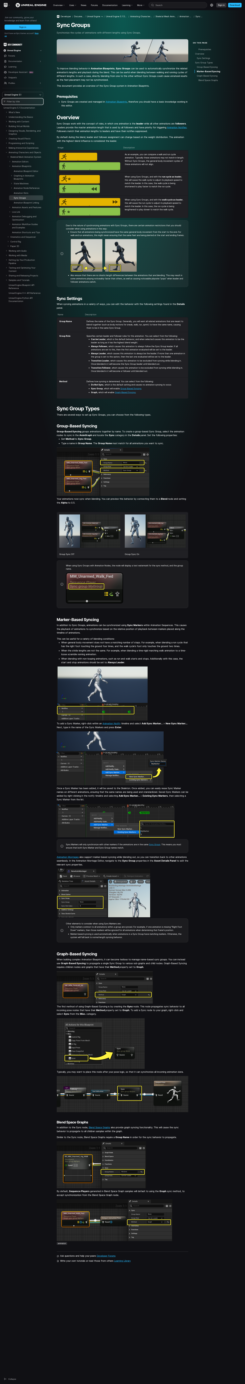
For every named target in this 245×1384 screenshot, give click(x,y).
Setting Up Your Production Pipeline (22, 261)
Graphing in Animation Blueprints (24, 177)
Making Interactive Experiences (24, 148)
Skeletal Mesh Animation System (25, 157)
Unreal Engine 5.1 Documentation (19, 108)
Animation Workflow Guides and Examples (25, 226)
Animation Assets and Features (26, 207)
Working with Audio (18, 251)
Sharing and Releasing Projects (23, 275)
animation (62, 1243)
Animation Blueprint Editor (26, 171)
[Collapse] (6, 152)
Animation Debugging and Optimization (24, 218)
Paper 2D (14, 246)
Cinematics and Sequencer (23, 237)
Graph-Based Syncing (125, 392)
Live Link (16, 212)
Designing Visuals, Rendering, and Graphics (25, 132)
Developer (66, 16)
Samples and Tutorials (19, 280)
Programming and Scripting (21, 143)
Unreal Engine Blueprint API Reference (21, 286)
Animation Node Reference (27, 188)
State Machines (21, 183)
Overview (199, 53)
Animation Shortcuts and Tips (26, 232)
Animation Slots (21, 193)
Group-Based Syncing (130, 388)
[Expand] (6, 112)
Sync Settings (203, 58)
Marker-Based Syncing (208, 71)
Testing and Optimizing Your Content (22, 269)
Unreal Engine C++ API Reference (25, 293)
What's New (14, 112)
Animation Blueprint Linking (26, 202)
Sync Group (154, 844)
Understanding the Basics (21, 117)
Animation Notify (112, 723)
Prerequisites (204, 49)
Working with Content (19, 121)
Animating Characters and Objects (25, 152)
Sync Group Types (204, 62)
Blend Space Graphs (99, 1127)
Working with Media (18, 255)
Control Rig (15, 241)
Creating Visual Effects (19, 138)
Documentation (79, 16)
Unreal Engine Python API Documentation (21, 299)
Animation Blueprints (21, 166)
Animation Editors (20, 161)
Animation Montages (68, 857)
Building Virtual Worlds (19, 126)
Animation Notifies (177, 127)
